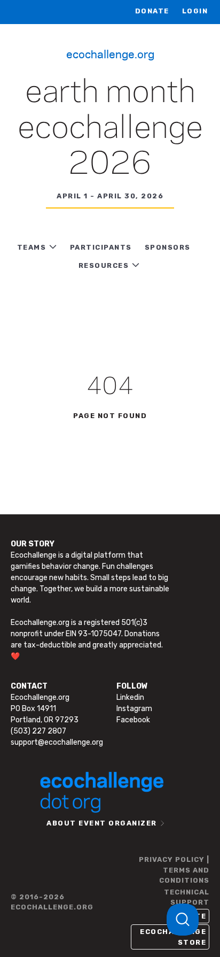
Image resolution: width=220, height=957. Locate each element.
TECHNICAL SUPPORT (186, 897)
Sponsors (168, 247)
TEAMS (31, 247)
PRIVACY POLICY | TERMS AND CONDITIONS (174, 869)
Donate (152, 11)
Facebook (133, 719)
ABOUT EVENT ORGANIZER (101, 823)
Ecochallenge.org (110, 53)
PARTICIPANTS (101, 247)
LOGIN (195, 11)
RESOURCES (103, 265)
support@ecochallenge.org (57, 742)
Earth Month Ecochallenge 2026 (110, 129)
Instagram (134, 708)
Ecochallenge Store (173, 937)
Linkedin (130, 697)
